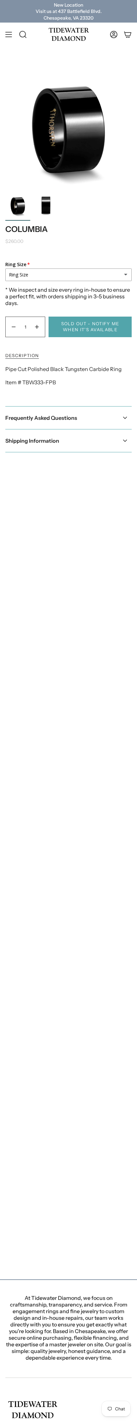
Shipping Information (32, 440)
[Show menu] (8, 34)
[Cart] (128, 34)
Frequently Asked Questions (41, 417)
